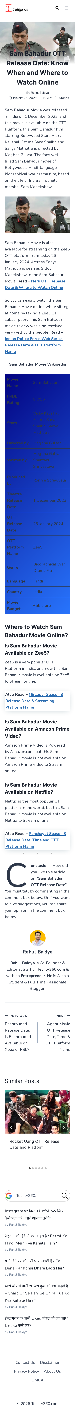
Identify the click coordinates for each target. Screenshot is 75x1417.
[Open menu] (66, 8)
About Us (52, 1371)
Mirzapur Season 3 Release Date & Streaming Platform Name (34, 701)
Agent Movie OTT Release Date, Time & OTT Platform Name (57, 1033)
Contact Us (25, 1362)
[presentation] (37, 1112)
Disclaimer (50, 1362)
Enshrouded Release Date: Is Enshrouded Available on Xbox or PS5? (18, 1033)
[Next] (64, 1127)
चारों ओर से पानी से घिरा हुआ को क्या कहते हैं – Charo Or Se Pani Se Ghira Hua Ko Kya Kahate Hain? (37, 1293)
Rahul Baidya (40, 93)
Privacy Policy (26, 1371)
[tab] (30, 1168)
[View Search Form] (57, 8)
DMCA (38, 1380)
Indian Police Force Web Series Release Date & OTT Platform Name (34, 345)
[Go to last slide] (11, 1127)
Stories (64, 98)
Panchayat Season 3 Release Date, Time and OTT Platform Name (35, 840)
